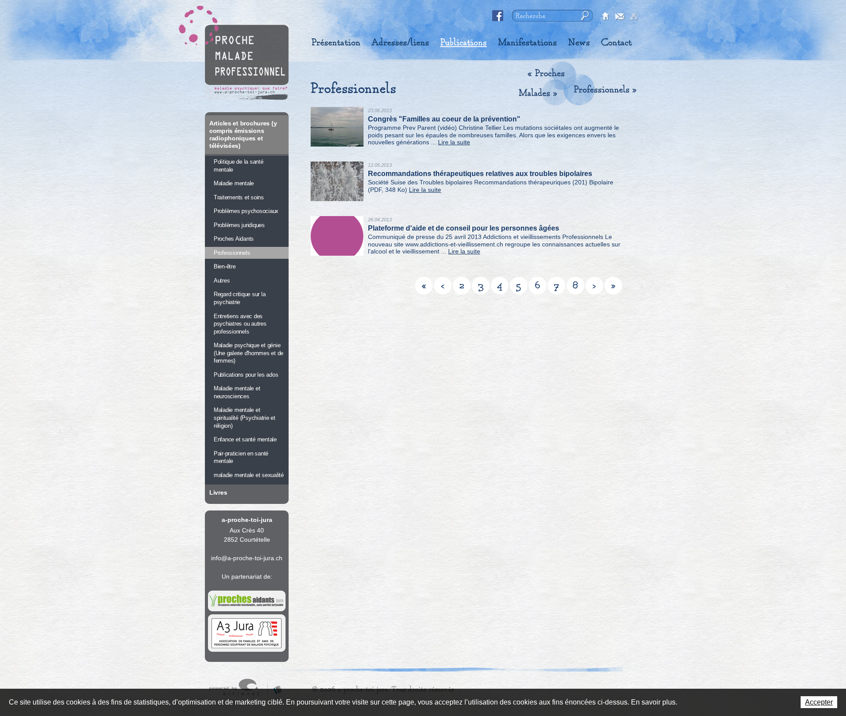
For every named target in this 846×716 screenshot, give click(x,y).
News (579, 42)
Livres (218, 492)
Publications (463, 42)
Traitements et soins (239, 197)
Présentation (336, 42)
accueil (605, 16)
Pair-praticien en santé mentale (241, 457)
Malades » (538, 93)
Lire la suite (454, 142)
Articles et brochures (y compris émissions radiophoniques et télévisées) (243, 134)
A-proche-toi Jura (247, 62)
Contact (616, 42)
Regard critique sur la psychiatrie (239, 298)
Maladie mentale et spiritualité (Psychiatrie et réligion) (244, 418)
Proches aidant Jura (247, 601)
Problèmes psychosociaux (246, 211)
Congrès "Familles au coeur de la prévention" (444, 119)
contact (620, 16)
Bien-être (225, 266)
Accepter (819, 702)
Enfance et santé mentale (245, 439)
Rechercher (584, 16)
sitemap (634, 16)
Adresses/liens (400, 42)
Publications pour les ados (246, 374)
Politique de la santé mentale (238, 165)
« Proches (546, 73)
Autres (222, 280)
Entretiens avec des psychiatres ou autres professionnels (240, 324)
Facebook (498, 16)
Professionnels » (605, 89)
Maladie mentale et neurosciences (237, 392)
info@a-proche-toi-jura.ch (246, 558)
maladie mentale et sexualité (249, 475)
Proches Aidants (234, 238)
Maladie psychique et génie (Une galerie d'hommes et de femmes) (248, 353)
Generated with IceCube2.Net (274, 688)
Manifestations (527, 42)
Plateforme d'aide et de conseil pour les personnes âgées (463, 228)
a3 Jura (247, 633)
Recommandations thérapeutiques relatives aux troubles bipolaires (480, 173)
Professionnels (232, 253)
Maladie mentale (234, 183)
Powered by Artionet (238, 688)
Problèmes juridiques (239, 225)
